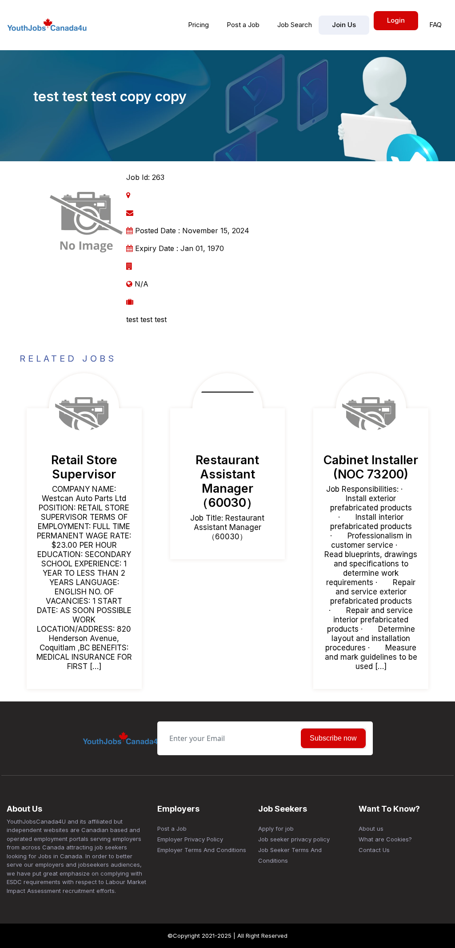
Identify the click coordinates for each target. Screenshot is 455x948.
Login (396, 20)
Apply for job (276, 828)
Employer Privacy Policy (190, 839)
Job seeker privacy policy (294, 839)
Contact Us (374, 849)
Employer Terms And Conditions (201, 849)
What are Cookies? (385, 839)
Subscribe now (333, 738)
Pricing (198, 24)
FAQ (435, 24)
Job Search (294, 24)
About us (371, 828)
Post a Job (243, 24)
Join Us (344, 24)
